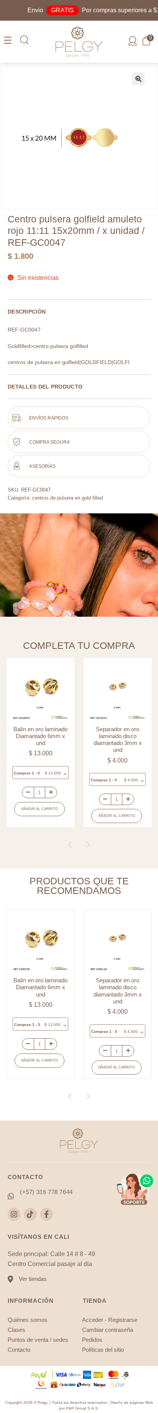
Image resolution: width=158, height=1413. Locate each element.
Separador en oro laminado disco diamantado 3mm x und (44, 739)
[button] (24, 40)
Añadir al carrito (43, 816)
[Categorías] (8, 40)
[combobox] (44, 779)
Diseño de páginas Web (131, 1402)
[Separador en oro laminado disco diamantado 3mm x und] (44, 692)
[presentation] (70, 844)
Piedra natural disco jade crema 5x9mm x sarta (121, 736)
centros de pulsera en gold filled (67, 498)
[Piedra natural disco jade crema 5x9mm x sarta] (121, 692)
